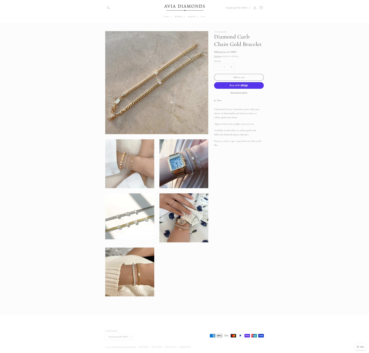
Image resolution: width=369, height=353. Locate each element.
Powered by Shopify (129, 347)
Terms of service (171, 347)
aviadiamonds (116, 347)
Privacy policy (157, 347)
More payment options (239, 92)
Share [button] (219, 100)
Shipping (217, 56)
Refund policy (144, 347)
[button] (108, 8)
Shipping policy (185, 347)
